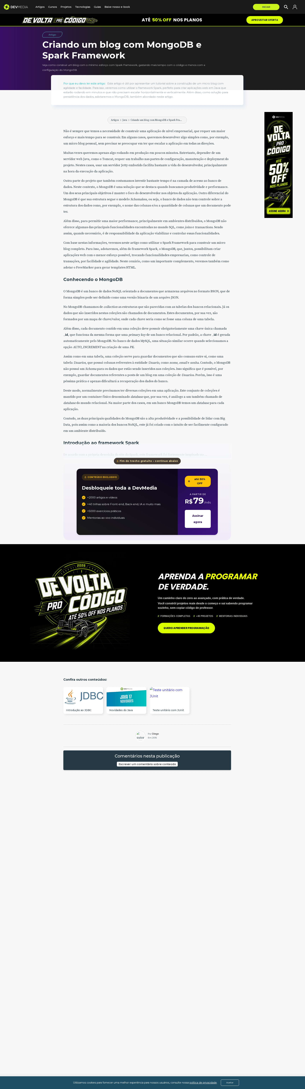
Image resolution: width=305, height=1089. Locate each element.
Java (124, 120)
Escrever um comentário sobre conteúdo (147, 764)
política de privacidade (203, 1082)
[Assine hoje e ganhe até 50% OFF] (278, 165)
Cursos (52, 6)
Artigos (115, 120)
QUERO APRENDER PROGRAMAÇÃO (186, 627)
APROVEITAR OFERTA (264, 20)
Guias (97, 6)
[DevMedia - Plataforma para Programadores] (18, 7)
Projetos (66, 6)
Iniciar (266, 7)
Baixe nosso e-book (117, 6)
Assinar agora (197, 519)
